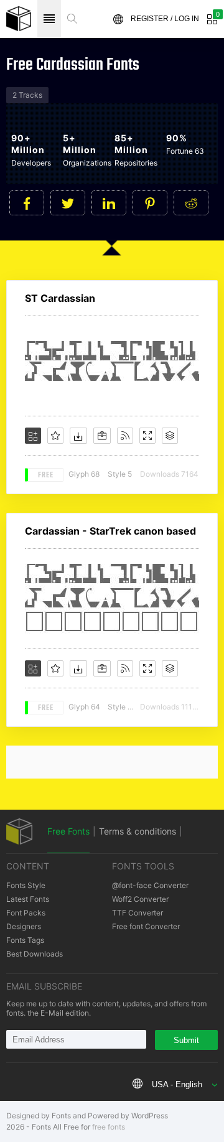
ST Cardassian (60, 298)
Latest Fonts (27, 899)
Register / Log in (165, 18)
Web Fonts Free (18, 18)
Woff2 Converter (140, 899)
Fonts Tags (25, 940)
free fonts (108, 1126)
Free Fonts (68, 831)
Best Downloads (34, 953)
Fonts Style (25, 885)
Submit (186, 1040)
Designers (23, 926)
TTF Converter (137, 912)
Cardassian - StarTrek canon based (110, 531)
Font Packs (25, 912)
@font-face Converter (150, 885)
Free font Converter (146, 926)
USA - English (177, 1084)
